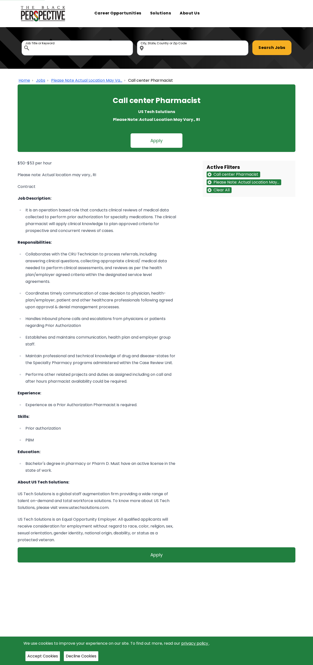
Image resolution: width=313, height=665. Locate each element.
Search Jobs (271, 47)
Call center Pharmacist (150, 80)
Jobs (40, 80)
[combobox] (77, 48)
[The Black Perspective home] (43, 13)
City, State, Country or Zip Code (143, 41)
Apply (156, 141)
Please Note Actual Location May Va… (86, 80)
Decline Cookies (81, 656)
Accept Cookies (42, 656)
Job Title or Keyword (27, 41)
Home (24, 80)
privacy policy (195, 643)
